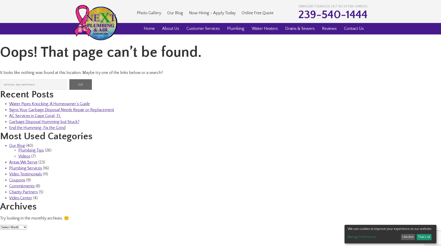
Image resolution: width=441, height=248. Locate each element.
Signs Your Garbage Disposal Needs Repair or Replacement (61, 110)
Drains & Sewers (300, 28)
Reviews (329, 28)
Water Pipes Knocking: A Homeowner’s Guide (49, 104)
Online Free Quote (258, 13)
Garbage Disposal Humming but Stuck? (44, 122)
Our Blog (175, 13)
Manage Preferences (362, 237)
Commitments (22, 186)
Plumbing (235, 28)
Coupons (17, 180)
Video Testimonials (25, 174)
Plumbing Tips (31, 150)
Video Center (20, 198)
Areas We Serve (23, 162)
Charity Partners (23, 192)
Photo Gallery (149, 13)
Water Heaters (265, 28)
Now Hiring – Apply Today (212, 13)
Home (149, 28)
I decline (408, 237)
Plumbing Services (25, 168)
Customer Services (203, 28)
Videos (24, 156)
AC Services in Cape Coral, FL (35, 116)
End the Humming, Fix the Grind (37, 128)
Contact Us (354, 28)
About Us (170, 28)
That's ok (424, 237)
